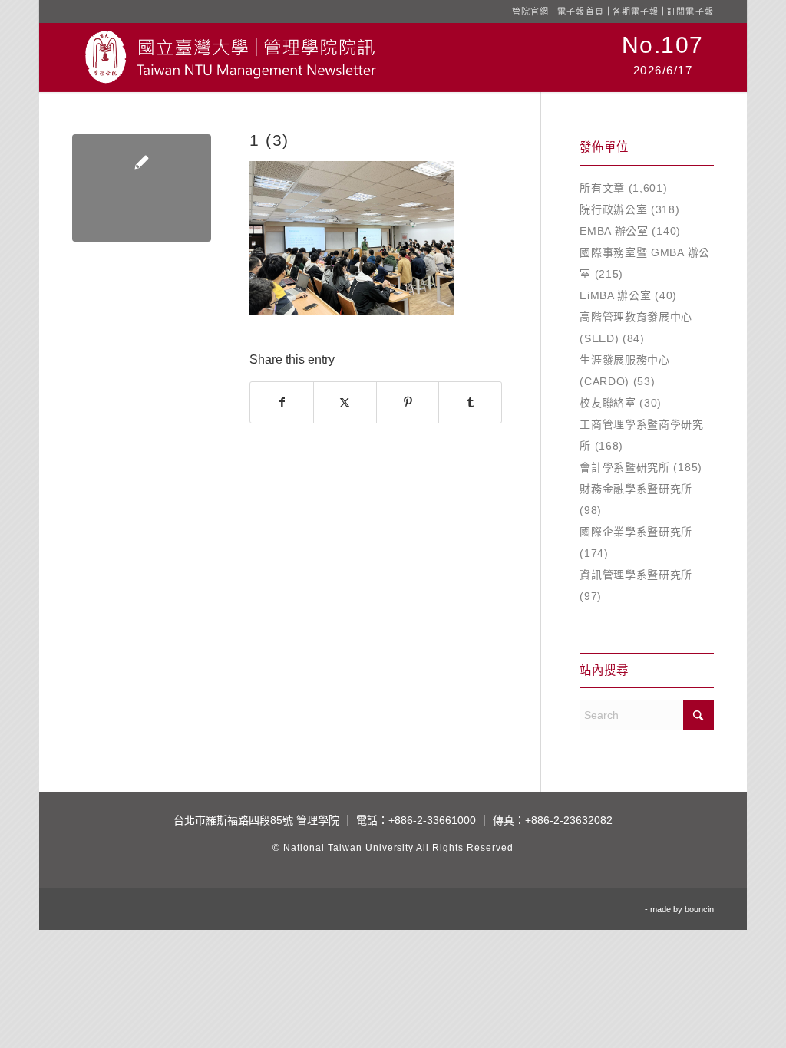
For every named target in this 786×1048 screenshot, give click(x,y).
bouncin (699, 909)
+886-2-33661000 (432, 820)
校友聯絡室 (608, 403)
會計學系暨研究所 (625, 467)
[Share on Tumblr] (470, 402)
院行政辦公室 (613, 209)
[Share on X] (345, 402)
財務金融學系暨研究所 (636, 489)
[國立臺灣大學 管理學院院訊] (230, 57)
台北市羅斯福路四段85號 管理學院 (256, 820)
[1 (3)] (141, 188)
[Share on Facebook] (281, 402)
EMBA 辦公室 (614, 231)
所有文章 (602, 188)
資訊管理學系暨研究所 (636, 574)
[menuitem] (663, 57)
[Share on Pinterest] (408, 402)
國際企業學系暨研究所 (636, 532)
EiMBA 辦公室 (615, 295)
